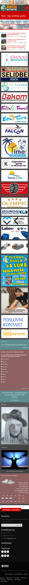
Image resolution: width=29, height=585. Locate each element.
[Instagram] (8, 551)
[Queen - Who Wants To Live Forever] (14, 460)
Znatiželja (5, 364)
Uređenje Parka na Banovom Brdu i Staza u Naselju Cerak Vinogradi (16, 46)
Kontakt (25, 574)
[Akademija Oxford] (14, 2)
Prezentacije (16, 577)
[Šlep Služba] (14, 334)
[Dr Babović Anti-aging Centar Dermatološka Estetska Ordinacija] (14, 87)
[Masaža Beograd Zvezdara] (14, 301)
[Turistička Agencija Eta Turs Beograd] (14, 119)
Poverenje (5, 372)
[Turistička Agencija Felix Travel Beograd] (14, 108)
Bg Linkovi (2, 577)
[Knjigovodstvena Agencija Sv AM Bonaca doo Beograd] (14, 164)
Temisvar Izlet (4, 581)
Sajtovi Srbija (9, 577)
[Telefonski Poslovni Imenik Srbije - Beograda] (14, 322)
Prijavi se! (18, 525)
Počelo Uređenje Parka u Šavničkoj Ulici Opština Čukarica (16, 33)
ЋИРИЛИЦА (6, 543)
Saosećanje (6, 359)
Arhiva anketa (24, 388)
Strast (4, 379)
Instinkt (4, 369)
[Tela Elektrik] (14, 247)
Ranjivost (5, 366)
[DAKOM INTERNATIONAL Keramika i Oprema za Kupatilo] (14, 98)
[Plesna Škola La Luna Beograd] (14, 271)
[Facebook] (2, 551)
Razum (4, 361)
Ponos (4, 377)
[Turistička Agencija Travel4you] (14, 176)
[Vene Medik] (14, 221)
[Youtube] (8, 556)
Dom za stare (17, 579)
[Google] (2, 556)
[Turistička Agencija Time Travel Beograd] (14, 21)
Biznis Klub (3, 579)
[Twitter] (5, 551)
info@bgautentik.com (11, 538)
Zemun (9, 42)
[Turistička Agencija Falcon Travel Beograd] (14, 26)
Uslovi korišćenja (18, 574)
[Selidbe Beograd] (14, 74)
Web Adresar (24, 577)
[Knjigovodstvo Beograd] (14, 233)
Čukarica (9, 36)
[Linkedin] (5, 556)
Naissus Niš (10, 579)
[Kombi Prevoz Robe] (14, 190)
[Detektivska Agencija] (14, 212)
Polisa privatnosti (9, 574)
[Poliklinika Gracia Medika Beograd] (14, 60)
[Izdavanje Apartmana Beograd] (14, 203)
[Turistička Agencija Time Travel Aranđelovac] (14, 148)
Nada (4, 382)
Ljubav (4, 374)
